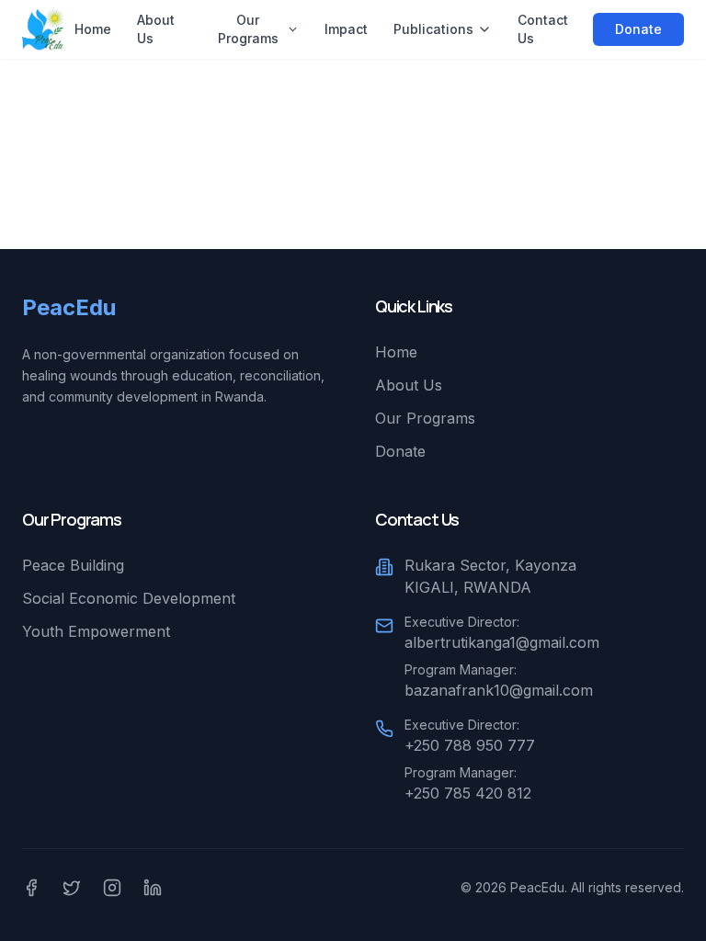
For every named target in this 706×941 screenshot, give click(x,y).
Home (92, 29)
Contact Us (543, 29)
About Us (156, 29)
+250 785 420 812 (467, 793)
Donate (638, 29)
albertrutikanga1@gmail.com (501, 642)
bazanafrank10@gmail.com (498, 690)
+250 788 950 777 (469, 745)
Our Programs (248, 29)
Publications (433, 29)
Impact (346, 29)
